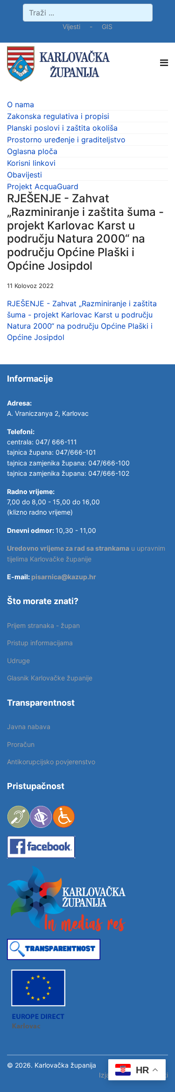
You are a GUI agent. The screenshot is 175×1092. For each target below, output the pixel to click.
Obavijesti (24, 174)
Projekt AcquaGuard (42, 186)
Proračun (21, 744)
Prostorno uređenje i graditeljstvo (66, 139)
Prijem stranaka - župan (43, 625)
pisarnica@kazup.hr (63, 577)
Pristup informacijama (40, 643)
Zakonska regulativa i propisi (58, 116)
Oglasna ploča (32, 151)
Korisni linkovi (31, 163)
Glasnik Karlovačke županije (49, 678)
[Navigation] (164, 63)
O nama (20, 104)
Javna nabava (28, 726)
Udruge (18, 660)
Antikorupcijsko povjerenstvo (51, 762)
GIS (107, 26)
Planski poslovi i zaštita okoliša (62, 128)
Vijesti (71, 26)
